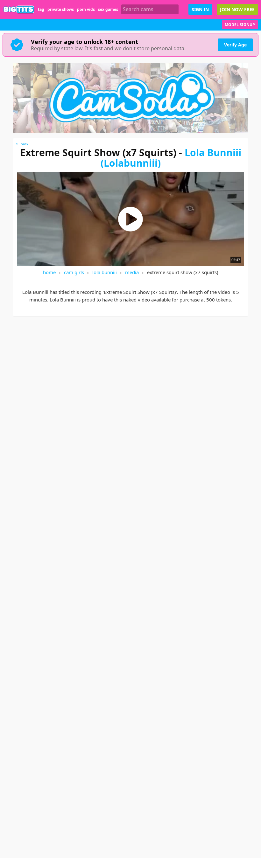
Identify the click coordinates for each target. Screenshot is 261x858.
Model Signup (240, 24)
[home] (19, 9)
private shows (60, 9)
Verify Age (235, 45)
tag (41, 9)
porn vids (86, 9)
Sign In (200, 9)
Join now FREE (237, 9)
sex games (108, 9)
